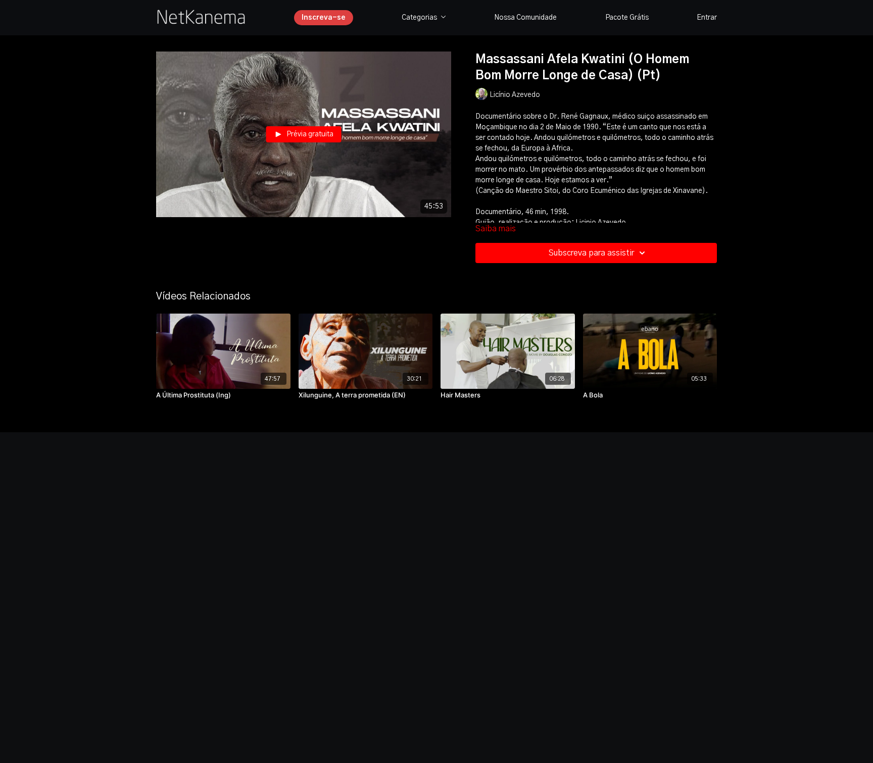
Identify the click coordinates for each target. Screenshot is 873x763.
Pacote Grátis (627, 17)
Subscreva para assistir (591, 253)
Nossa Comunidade (525, 17)
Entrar (707, 17)
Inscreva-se (324, 17)
